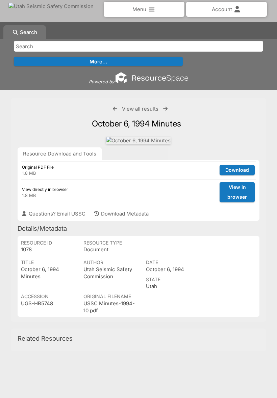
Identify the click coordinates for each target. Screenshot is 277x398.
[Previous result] (115, 108)
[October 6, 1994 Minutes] (138, 140)
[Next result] (165, 108)
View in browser (237, 192)
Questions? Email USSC (56, 213)
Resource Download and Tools (59, 153)
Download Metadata (124, 213)
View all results (140, 109)
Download (237, 170)
